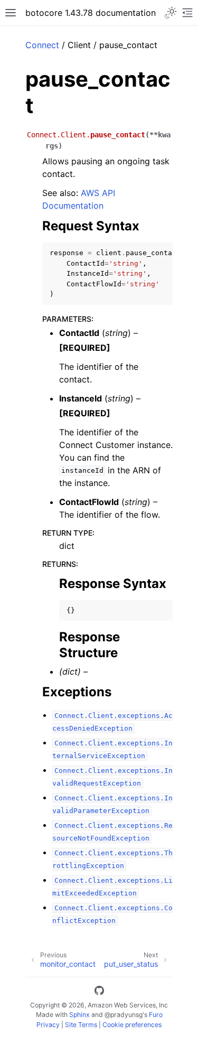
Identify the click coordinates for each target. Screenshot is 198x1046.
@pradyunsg (124, 1015)
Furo (156, 1015)
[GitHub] (99, 992)
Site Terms (81, 1025)
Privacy (48, 1025)
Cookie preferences (132, 1025)
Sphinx (79, 1015)
